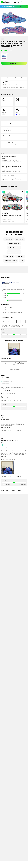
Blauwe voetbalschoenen (14, 252)
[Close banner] (26, 6)
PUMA (22, 260)
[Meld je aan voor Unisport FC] (18, 2)
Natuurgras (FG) (8, 239)
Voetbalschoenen (9, 256)
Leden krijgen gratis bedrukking (12, 84)
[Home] (5, 2)
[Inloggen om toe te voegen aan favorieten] (22, 192)
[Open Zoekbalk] (15, 2)
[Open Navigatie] (25, 2)
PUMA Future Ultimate (14, 243)
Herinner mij (13, 63)
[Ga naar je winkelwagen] (21, 2)
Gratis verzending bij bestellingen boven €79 (14, 78)
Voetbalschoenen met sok (11, 260)
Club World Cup (19, 239)
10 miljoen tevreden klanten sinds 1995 (14, 87)
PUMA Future (20, 256)
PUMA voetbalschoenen (14, 247)
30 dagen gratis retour (10, 81)
